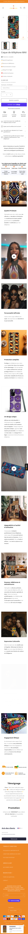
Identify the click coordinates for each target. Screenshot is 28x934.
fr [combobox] (20, 828)
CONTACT (5, 880)
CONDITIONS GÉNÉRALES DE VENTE (11, 854)
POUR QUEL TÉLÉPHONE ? (7, 84)
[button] (3, 8)
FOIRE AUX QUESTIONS (8, 877)
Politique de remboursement (16, 923)
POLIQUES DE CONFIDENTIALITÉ (11, 850)
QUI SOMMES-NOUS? (8, 867)
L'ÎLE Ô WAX (9, 921)
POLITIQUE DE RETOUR (8, 857)
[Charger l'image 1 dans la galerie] (5, 46)
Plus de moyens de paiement (14, 108)
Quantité (3, 91)
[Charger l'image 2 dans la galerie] (14, 46)
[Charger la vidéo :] (14, 256)
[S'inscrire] (23, 895)
